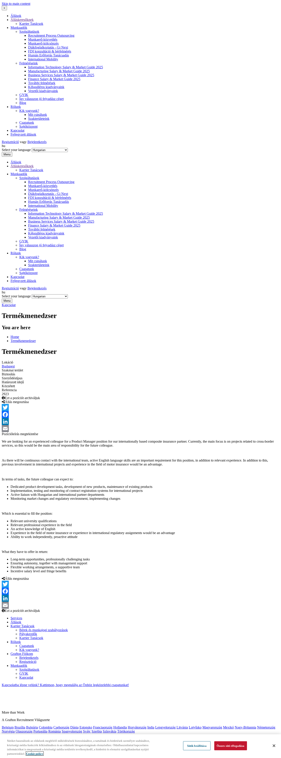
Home (15, 337)
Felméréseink (28, 63)
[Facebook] (140, 414)
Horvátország (137, 727)
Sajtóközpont (28, 126)
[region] (140, 746)
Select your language (16, 150)
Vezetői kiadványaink (43, 91)
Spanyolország (72, 731)
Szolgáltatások (29, 31)
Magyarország (212, 727)
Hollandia (120, 727)
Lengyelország (165, 727)
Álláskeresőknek (22, 20)
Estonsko (85, 727)
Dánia (74, 727)
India (150, 727)
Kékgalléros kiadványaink (46, 87)
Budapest (8, 366)
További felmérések (41, 83)
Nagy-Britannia (245, 727)
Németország (266, 727)
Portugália (40, 731)
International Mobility (43, 59)
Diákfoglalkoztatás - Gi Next (48, 47)
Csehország (61, 727)
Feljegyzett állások (23, 134)
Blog (22, 103)
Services (16, 618)
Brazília (19, 727)
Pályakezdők (28, 634)
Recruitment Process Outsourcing (51, 35)
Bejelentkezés (37, 142)
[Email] (140, 428)
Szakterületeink (38, 118)
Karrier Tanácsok (31, 23)
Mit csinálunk (37, 114)
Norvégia (8, 731)
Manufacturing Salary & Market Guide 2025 (59, 71)
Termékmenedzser (23, 341)
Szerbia (97, 731)
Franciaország (102, 727)
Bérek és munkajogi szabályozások (43, 630)
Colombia (45, 727)
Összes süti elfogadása (231, 745)
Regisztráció (10, 142)
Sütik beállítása (197, 745)
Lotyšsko (195, 727)
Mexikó (228, 727)
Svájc (87, 731)
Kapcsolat (17, 130)
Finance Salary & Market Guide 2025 (54, 79)
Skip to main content (16, 3)
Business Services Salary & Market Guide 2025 (61, 75)
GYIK (23, 95)
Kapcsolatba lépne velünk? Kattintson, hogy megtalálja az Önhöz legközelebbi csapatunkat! (65, 685)
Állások (16, 16)
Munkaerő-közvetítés (42, 39)
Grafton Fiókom (22, 654)
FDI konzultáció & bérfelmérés (49, 51)
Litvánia (182, 727)
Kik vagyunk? (29, 111)
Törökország (126, 731)
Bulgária (32, 727)
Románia (54, 731)
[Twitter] (140, 407)
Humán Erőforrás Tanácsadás (48, 55)
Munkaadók (19, 27)
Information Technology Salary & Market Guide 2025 (65, 67)
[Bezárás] (274, 746)
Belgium (8, 727)
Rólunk (16, 107)
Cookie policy (34, 753)
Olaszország (24, 731)
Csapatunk (26, 122)
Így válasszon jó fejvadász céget (41, 99)
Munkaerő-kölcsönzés (43, 43)
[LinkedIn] (140, 421)
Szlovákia (109, 731)
